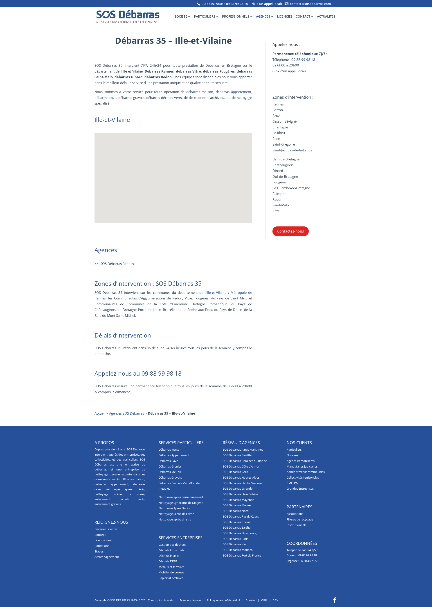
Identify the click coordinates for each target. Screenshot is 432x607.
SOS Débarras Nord (236, 511)
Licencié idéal (103, 540)
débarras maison (199, 91)
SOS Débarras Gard (235, 472)
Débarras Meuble (170, 472)
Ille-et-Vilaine (216, 292)
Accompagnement (106, 557)
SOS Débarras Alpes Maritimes (243, 449)
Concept (100, 535)
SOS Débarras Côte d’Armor (241, 466)
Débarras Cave (168, 461)
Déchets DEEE (168, 561)
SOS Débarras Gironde (237, 488)
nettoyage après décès (125, 489)
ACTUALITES (326, 16)
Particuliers (294, 449)
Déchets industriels (171, 550)
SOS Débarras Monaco (238, 550)
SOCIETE (181, 16)
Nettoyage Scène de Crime (176, 514)
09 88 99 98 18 (237, 4)
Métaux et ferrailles (171, 567)
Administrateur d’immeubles (306, 472)
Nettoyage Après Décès (174, 508)
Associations (295, 514)
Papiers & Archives (171, 578)
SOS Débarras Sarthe (236, 527)
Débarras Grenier (170, 466)
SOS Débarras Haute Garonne (242, 483)
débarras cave (105, 97)
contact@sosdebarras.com (310, 4)
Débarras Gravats (170, 477)
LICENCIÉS (284, 16)
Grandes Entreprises (300, 488)
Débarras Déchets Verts (174, 483)
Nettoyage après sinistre (175, 519)
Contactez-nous (290, 231)
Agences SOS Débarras (126, 413)
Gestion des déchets (172, 545)
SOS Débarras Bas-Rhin (238, 455)
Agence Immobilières (301, 461)
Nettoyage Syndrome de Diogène (181, 503)
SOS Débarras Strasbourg (239, 533)
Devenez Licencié (105, 529)
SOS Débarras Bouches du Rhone (245, 461)
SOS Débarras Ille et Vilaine (240, 494)
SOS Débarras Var (234, 544)
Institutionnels (296, 525)
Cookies (251, 600)
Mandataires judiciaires (302, 466)
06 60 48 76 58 (309, 561)
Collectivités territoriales (303, 477)
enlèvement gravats (107, 504)
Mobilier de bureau (171, 572)
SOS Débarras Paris (235, 539)
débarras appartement (233, 91)
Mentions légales (190, 600)
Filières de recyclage (300, 519)
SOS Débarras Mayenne (238, 500)
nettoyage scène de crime (119, 494)
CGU (264, 600)
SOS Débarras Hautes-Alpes (241, 477)
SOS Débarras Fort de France (242, 555)
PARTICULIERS (204, 16)
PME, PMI (293, 483)
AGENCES (263, 16)
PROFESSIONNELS (235, 16)
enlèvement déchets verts (119, 499)
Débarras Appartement (174, 455)
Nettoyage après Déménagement (181, 497)
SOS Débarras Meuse (237, 505)
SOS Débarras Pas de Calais (241, 516)
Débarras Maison (170, 449)
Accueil (99, 413)
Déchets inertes (169, 556)
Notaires (292, 455)
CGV (275, 600)
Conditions (101, 546)
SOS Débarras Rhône (236, 522)
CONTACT (303, 16)
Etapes (99, 551)
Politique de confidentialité (223, 600)
